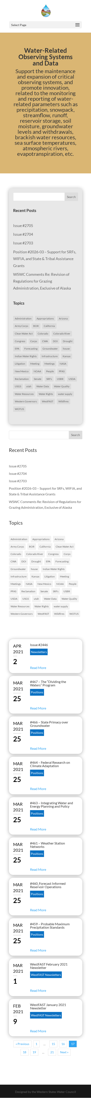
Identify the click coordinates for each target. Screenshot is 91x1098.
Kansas (66, 356)
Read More (38, 668)
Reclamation (22, 378)
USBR (60, 378)
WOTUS (19, 409)
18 (24, 1052)
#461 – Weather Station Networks (47, 845)
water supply (65, 394)
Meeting (34, 363)
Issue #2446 (39, 645)
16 (63, 1044)
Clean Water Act (24, 333)
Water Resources (24, 394)
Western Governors (26, 401)
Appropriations (45, 318)
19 (34, 1052)
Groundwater (50, 348)
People (50, 371)
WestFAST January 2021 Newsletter (48, 1006)
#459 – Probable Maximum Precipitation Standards (50, 925)
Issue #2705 (23, 225)
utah (28, 386)
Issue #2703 (23, 243)
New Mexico (22, 371)
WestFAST (47, 401)
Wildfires (63, 401)
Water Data (42, 386)
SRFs (49, 378)
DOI (55, 341)
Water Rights (46, 394)
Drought (67, 341)
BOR (36, 325)
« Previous (22, 1044)
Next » (64, 1052)
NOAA (37, 371)
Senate (37, 378)
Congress (20, 341)
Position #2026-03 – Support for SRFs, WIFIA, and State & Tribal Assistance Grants (44, 258)
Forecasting (30, 348)
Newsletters (39, 652)
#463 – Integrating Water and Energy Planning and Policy (51, 804)
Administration (23, 318)
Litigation (20, 363)
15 (53, 1044)
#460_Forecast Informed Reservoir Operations (48, 885)
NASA (63, 363)
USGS (18, 386)
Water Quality (61, 386)
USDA (72, 378)
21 (52, 1052)
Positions (37, 692)
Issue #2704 (23, 234)
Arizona (63, 318)
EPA (17, 348)
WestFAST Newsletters (46, 975)
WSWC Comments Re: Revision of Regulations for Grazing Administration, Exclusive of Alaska (42, 281)
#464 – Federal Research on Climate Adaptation (50, 764)
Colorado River (61, 333)
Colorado (43, 333)
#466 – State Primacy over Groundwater (49, 723)
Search (71, 197)
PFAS (62, 371)
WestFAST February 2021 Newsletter (49, 966)
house (66, 348)
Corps (33, 341)
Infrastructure (50, 356)
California (49, 325)
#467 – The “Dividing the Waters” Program (48, 683)
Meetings (49, 363)
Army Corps (21, 325)
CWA (45, 341)
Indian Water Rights (26, 356)
